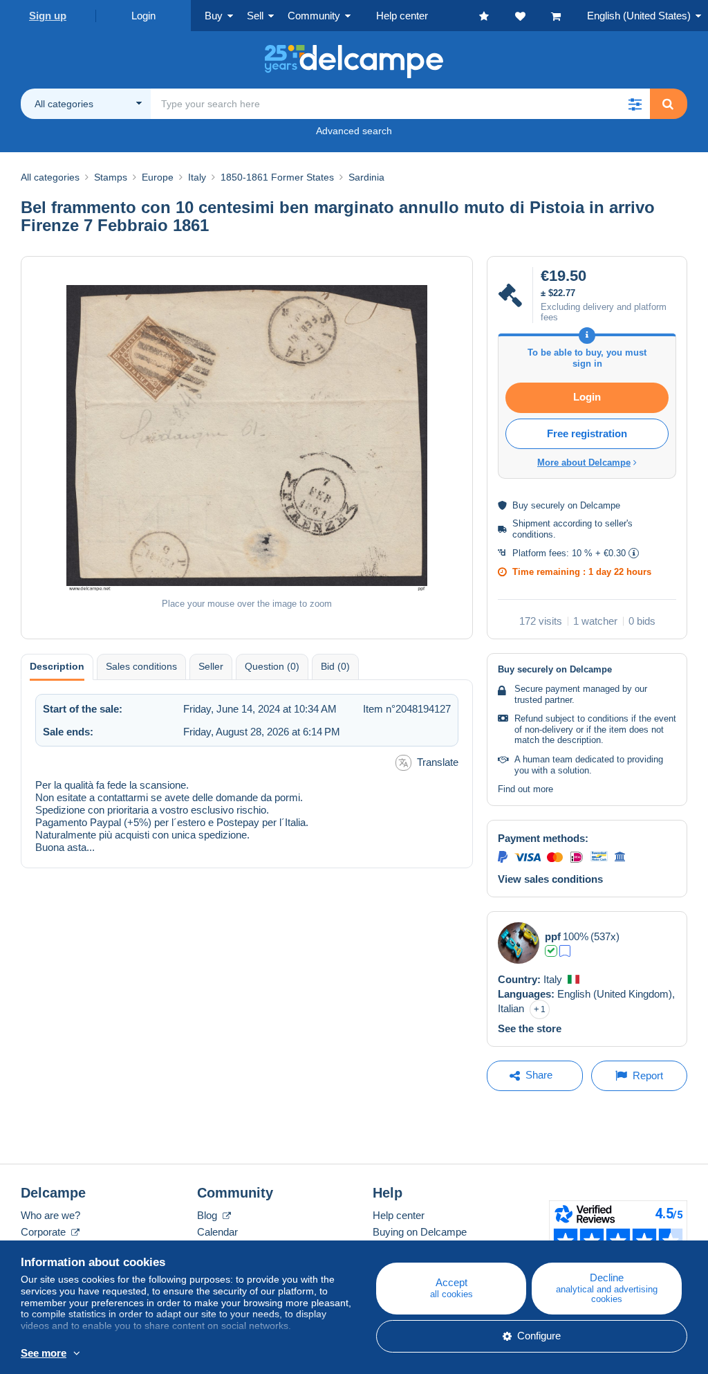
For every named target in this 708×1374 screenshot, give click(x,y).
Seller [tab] (210, 666)
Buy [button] (214, 15)
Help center (399, 1215)
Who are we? (50, 1215)
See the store (529, 1028)
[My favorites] (497, 15)
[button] (635, 104)
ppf (553, 936)
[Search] (668, 104)
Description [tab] (57, 666)
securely (548, 505)
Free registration (587, 433)
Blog (208, 1215)
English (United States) (639, 15)
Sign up (47, 15)
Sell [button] (255, 15)
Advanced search (354, 130)
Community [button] (314, 15)
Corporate (44, 1232)
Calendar (217, 1232)
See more (43, 1353)
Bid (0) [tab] (335, 666)
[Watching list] (533, 15)
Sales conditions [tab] (141, 666)
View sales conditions (550, 879)
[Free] (564, 951)
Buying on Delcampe (420, 1232)
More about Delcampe (584, 462)
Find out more (525, 789)
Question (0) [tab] (272, 666)
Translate (437, 762)
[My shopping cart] (569, 15)
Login (143, 15)
